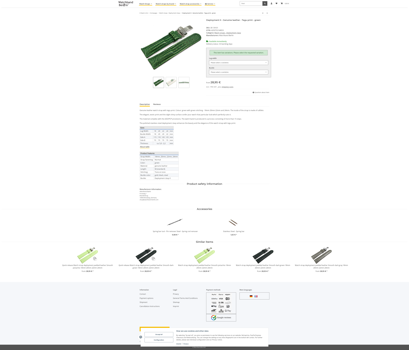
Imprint (178, 344)
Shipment (143, 302)
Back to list (144, 13)
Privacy (186, 344)
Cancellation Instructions (150, 306)
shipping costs (227, 87)
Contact (143, 294)
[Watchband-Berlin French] (257, 296)
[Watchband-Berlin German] (252, 296)
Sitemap (176, 302)
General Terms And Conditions (185, 298)
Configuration (159, 340)
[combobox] (238, 62)
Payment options (146, 298)
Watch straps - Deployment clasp (227, 33)
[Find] (264, 3)
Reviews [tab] (157, 104)
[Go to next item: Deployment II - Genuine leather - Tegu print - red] (267, 13)
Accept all (159, 334)
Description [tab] (145, 104)
